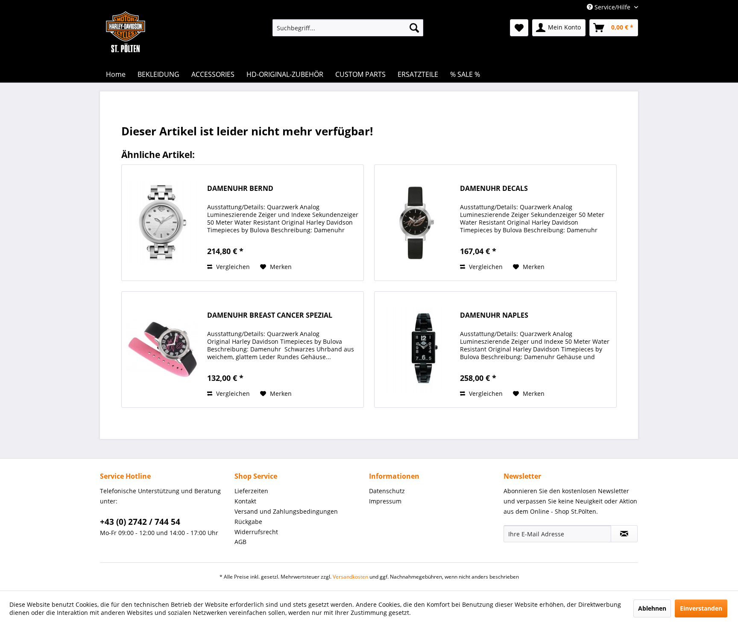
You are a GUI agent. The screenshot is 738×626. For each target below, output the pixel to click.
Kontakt (245, 501)
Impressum (385, 501)
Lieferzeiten (251, 491)
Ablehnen (652, 608)
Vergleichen (232, 267)
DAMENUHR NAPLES (494, 315)
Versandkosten (350, 576)
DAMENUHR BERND (240, 188)
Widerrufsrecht (256, 532)
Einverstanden (701, 608)
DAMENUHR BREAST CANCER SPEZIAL (269, 315)
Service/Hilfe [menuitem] (612, 7)
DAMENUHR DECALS (494, 188)
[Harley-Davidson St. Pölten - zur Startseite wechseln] (125, 49)
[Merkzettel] (519, 27)
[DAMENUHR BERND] (162, 222)
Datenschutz (387, 491)
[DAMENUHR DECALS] (415, 222)
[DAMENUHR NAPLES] (415, 349)
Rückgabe (248, 522)
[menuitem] (347, 27)
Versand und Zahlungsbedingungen (286, 511)
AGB (240, 542)
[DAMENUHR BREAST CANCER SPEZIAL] (162, 349)
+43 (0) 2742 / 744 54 (140, 521)
